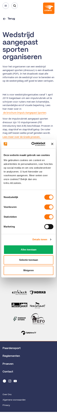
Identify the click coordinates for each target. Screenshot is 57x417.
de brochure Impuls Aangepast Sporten (24, 112)
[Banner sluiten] (52, 144)
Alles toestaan (28, 249)
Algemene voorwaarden (14, 400)
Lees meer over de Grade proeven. (22, 136)
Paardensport (12, 348)
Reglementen (11, 356)
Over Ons (7, 395)
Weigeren (28, 270)
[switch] (48, 207)
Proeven (8, 364)
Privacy (6, 405)
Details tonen (39, 239)
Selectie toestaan (28, 260)
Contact (8, 371)
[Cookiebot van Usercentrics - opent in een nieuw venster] (33, 144)
